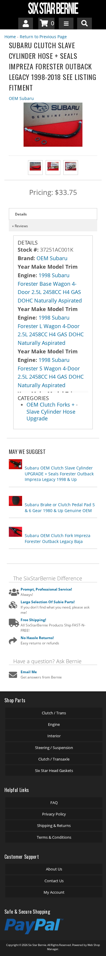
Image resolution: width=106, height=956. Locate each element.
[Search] (84, 23)
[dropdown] (66, 23)
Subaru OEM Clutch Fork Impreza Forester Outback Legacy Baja (57, 538)
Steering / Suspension (54, 747)
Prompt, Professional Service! (46, 589)
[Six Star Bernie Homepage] (53, 8)
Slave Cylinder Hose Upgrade (50, 415)
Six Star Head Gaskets (54, 770)
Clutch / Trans (54, 713)
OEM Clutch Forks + (51, 404)
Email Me (29, 671)
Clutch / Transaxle (53, 759)
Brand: (26, 258)
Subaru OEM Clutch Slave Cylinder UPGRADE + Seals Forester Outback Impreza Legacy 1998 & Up (59, 473)
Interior (54, 735)
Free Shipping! (33, 619)
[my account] (25, 23)
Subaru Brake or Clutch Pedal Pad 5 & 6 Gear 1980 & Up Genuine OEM (60, 507)
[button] (84, 23)
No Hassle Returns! (37, 637)
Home (10, 36)
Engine (54, 724)
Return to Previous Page (43, 36)
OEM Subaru (21, 98)
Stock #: (29, 249)
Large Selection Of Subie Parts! (47, 601)
